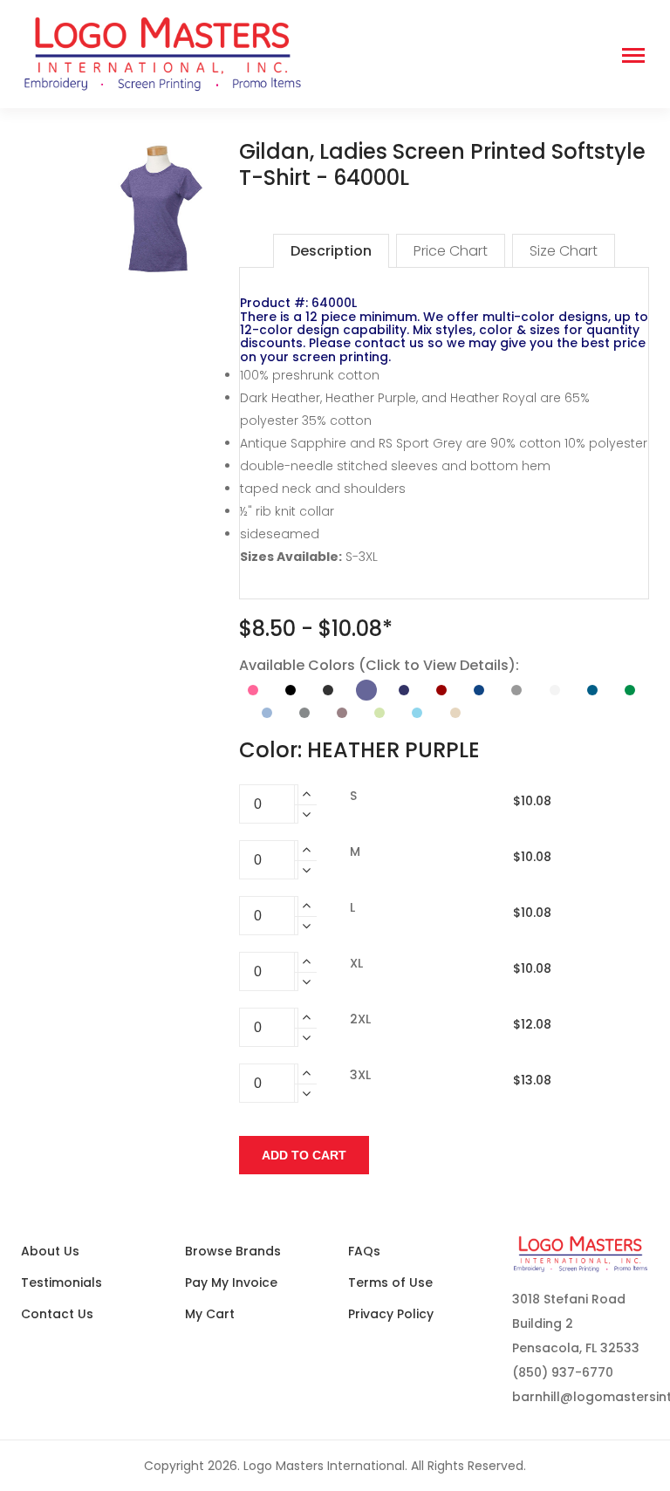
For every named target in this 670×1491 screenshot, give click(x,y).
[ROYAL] (479, 690)
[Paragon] (342, 713)
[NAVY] (404, 690)
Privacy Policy (391, 1314)
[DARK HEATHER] (328, 690)
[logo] (296, 54)
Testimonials (61, 1282)
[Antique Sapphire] (592, 690)
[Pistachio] (379, 713)
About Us (50, 1251)
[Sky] (417, 713)
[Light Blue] (267, 713)
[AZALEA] (253, 690)
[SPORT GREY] (516, 690)
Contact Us (57, 1314)
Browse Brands (233, 1251)
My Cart (210, 1314)
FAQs (364, 1251)
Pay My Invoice (231, 1282)
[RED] (441, 690)
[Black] (290, 690)
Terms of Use (390, 1282)
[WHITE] (555, 690)
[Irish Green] (630, 690)
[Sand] (455, 713)
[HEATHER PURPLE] (366, 690)
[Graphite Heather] (304, 713)
